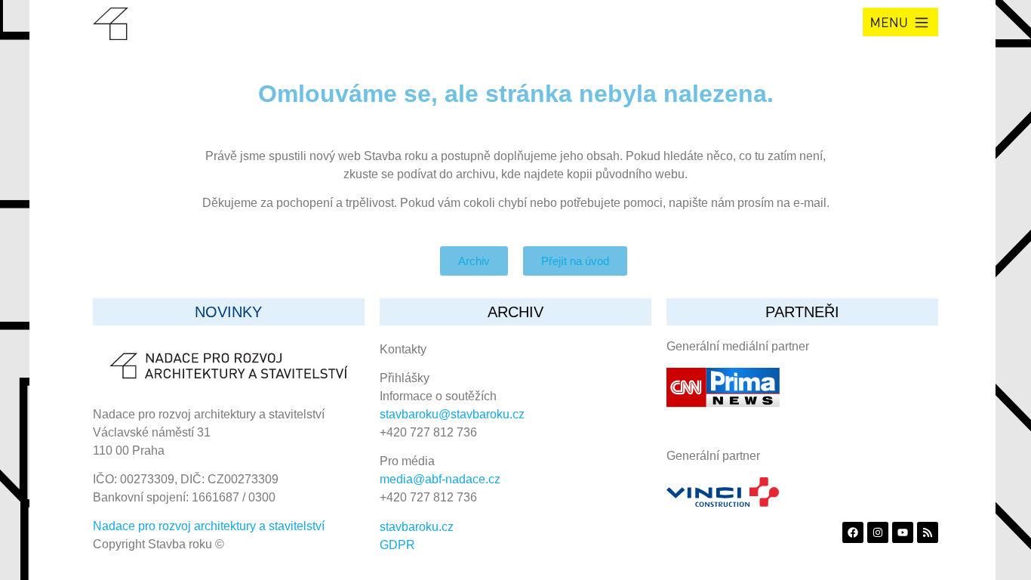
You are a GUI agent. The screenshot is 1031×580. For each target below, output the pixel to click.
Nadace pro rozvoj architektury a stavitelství (209, 526)
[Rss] (927, 532)
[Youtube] (902, 532)
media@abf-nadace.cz (440, 479)
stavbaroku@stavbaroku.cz (452, 414)
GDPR (397, 544)
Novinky (228, 312)
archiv (515, 312)
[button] (900, 22)
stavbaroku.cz (417, 526)
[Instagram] (877, 532)
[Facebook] (852, 532)
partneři (802, 312)
